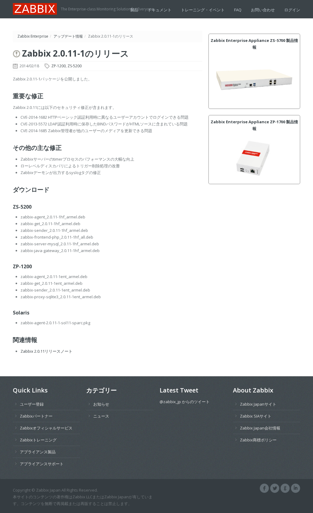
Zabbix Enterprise (32, 36)
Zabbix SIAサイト (255, 416)
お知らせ (101, 404)
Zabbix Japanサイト (258, 404)
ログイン (292, 10)
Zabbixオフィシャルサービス (46, 428)
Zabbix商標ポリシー (258, 440)
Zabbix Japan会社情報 (260, 428)
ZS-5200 (75, 66)
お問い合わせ (263, 10)
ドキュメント (159, 10)
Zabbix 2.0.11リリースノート (46, 351)
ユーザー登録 (32, 404)
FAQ (237, 10)
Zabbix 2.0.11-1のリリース (75, 53)
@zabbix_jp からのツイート (185, 401)
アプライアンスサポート (42, 464)
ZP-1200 (58, 66)
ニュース (101, 416)
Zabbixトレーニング (38, 440)
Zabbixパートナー (36, 416)
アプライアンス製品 (38, 452)
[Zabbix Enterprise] (37, 8)
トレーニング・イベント (203, 10)
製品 (134, 10)
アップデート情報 (68, 36)
